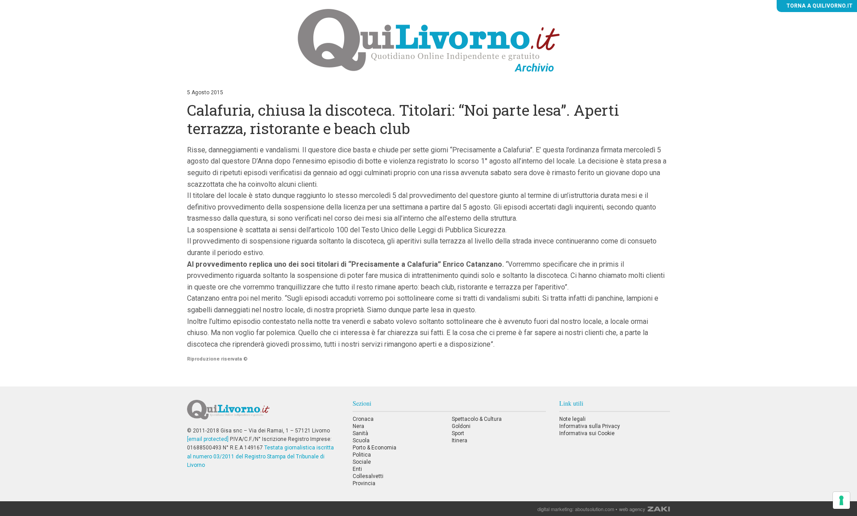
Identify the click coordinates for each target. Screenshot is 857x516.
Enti (357, 469)
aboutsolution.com (594, 508)
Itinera (459, 440)
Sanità (360, 433)
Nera (358, 426)
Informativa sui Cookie (587, 433)
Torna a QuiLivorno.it (819, 6)
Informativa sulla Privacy (589, 426)
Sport (458, 433)
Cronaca (363, 419)
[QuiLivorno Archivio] (429, 40)
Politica (362, 455)
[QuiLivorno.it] (263, 413)
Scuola (361, 440)
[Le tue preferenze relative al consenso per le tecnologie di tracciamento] (841, 500)
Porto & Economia (374, 448)
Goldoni (461, 426)
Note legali (572, 419)
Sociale (362, 462)
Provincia (364, 483)
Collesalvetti (368, 476)
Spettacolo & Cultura (477, 419)
